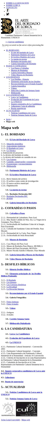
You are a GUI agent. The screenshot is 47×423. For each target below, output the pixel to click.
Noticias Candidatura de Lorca (23, 113)
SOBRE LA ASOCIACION (17, 3)
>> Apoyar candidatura (15, 42)
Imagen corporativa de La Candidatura (26, 104)
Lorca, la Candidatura (19, 97)
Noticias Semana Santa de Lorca (24, 115)
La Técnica (11, 150)
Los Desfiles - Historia (20, 79)
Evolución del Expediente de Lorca (25, 99)
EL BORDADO (12, 50)
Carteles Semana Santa (19, 319)
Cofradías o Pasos (17, 213)
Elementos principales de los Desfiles (25, 82)
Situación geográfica (15, 144)
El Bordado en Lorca (15, 148)
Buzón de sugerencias (14, 382)
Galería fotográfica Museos (21, 73)
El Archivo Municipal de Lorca (23, 175)
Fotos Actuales (12, 304)
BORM (9, 198)
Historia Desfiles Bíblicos (20, 269)
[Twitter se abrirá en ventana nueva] (7, 15)
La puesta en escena (19, 59)
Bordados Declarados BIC (17, 196)
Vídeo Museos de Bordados (22, 75)
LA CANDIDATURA (15, 95)
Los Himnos (11, 282)
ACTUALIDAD (13, 111)
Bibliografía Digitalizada (20, 323)
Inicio (8, 119)
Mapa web (26, 420)
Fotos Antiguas (13, 302)
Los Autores (11, 159)
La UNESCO (16, 102)
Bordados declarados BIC (21, 61)
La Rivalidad (12, 287)
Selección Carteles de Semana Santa (25, 90)
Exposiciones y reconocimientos (19, 164)
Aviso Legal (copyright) (10, 420)
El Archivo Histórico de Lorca (23, 57)
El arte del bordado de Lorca (22, 52)
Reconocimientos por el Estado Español (26, 84)
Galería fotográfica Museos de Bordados (27, 255)
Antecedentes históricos (16, 146)
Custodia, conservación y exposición (21, 162)
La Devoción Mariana (15, 289)
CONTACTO (11, 7)
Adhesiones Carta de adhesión (23, 106)
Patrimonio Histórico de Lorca (23, 55)
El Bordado (11, 280)
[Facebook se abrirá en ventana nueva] (7, 11)
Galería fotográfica (18, 86)
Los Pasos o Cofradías (20, 68)
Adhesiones (10, 377)
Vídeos (14, 88)
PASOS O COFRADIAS (16, 66)
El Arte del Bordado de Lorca (22, 140)
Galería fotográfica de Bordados (23, 203)
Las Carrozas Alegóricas (16, 285)
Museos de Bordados (19, 70)
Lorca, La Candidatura (20, 334)
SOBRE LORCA (13, 5)
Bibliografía (15, 93)
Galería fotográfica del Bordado (23, 64)
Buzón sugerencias (18, 108)
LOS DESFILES (13, 77)
